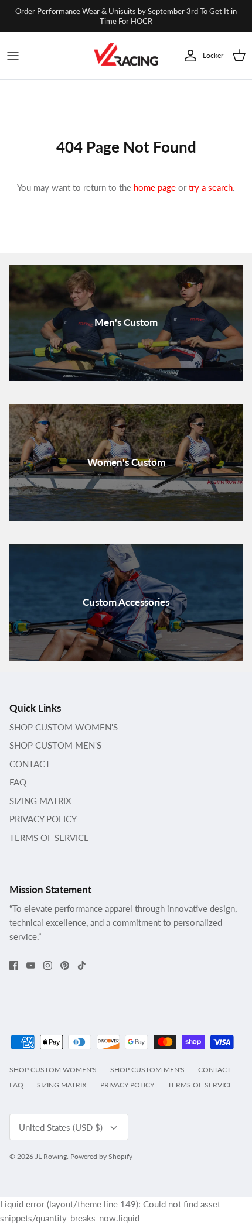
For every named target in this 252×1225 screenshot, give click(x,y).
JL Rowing (51, 1156)
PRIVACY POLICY (43, 819)
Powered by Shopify (101, 1156)
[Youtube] (30, 965)
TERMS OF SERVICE (49, 837)
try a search (211, 187)
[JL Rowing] (126, 56)
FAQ (17, 782)
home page (155, 187)
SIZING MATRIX (40, 800)
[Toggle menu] (13, 55)
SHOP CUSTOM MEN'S (55, 745)
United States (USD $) (61, 1127)
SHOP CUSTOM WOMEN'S (63, 727)
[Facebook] (13, 965)
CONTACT (29, 764)
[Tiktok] (81, 965)
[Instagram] (47, 965)
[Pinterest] (64, 965)
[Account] (187, 55)
